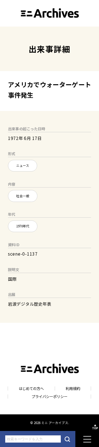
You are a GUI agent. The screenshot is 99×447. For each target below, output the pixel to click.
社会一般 (22, 196)
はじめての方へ (31, 388)
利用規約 (73, 388)
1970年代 (22, 226)
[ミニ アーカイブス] (49, 7)
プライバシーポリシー (49, 396)
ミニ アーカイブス (54, 422)
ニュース (22, 165)
